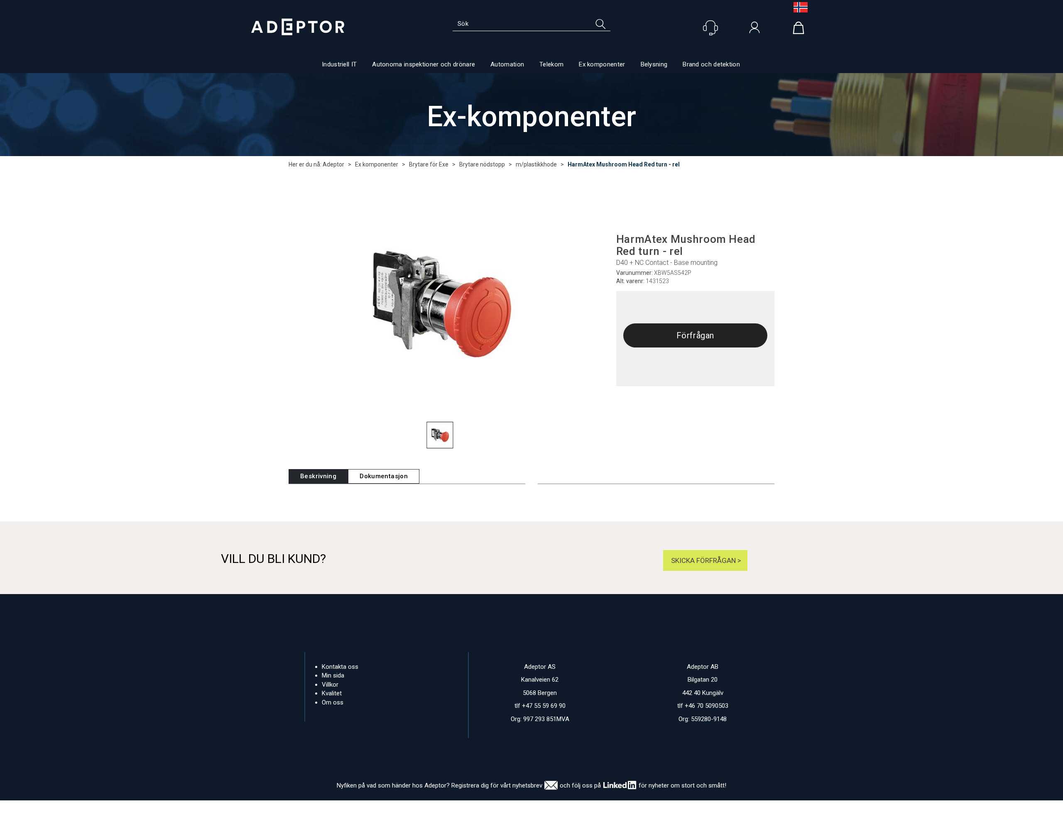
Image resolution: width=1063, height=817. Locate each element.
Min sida (333, 675)
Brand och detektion (711, 64)
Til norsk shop (797, 7)
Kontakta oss (340, 666)
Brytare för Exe (428, 164)
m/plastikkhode (536, 164)
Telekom (551, 64)
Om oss (332, 702)
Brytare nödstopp (482, 164)
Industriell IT (339, 64)
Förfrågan (695, 335)
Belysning (654, 64)
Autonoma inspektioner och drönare (423, 64)
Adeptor (333, 164)
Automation (507, 64)
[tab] (318, 476)
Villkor (330, 684)
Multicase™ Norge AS (689, 808)
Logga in (754, 29)
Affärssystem (567, 808)
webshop (610, 808)
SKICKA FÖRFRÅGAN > (705, 560)
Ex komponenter (602, 64)
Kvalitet (332, 693)
